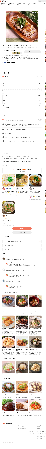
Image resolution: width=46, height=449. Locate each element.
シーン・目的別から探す (22, 428)
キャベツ (18, 394)
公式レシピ (29, 4)
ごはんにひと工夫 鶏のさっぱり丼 (8, 308)
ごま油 (4, 103)
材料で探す (20, 425)
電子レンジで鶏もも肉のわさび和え (35, 329)
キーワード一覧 (31, 433)
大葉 (3, 85)
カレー (17, 412)
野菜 (3, 374)
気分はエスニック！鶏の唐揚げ (22, 328)
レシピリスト (31, 426)
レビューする (22, 228)
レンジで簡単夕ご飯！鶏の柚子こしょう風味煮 (22, 308)
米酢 (4, 100)
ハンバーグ (4, 412)
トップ (30, 425)
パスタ (30, 412)
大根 (3, 105)
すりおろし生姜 (5, 107)
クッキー (31, 394)
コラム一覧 (30, 428)
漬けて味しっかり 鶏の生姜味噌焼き (8, 329)
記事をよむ (34, 4)
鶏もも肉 (4, 81)
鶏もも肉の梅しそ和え (33, 349)
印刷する (13, 62)
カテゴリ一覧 (31, 431)
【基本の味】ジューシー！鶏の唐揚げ (22, 350)
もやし (3, 83)
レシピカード (39, 4)
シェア (5, 62)
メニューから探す (21, 426)
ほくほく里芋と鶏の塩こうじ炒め (8, 350)
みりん (4, 98)
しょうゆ (5, 95)
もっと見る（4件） (22, 232)
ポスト (9, 62)
